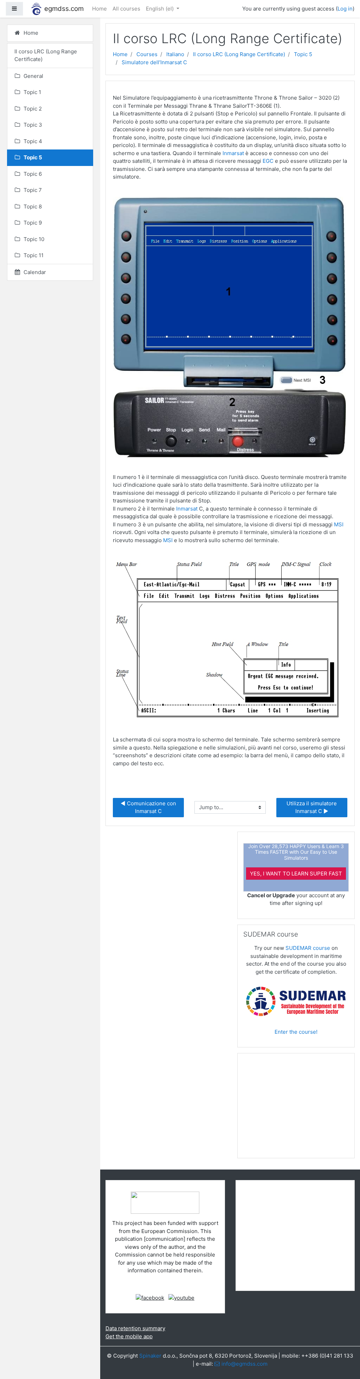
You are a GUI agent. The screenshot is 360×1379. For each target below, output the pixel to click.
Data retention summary (135, 1328)
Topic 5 (303, 54)
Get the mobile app (129, 1336)
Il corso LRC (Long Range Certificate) (239, 54)
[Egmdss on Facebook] (150, 1297)
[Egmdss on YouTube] (181, 1297)
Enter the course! (296, 1031)
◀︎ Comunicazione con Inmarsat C (149, 807)
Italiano (175, 54)
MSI (338, 524)
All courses (126, 8)
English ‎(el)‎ (160, 8)
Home (99, 8)
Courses (147, 54)
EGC (268, 161)
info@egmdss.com (244, 1363)
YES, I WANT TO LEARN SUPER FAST (296, 873)
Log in (345, 8)
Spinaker (150, 1355)
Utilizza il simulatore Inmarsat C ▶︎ (312, 807)
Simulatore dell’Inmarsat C (154, 62)
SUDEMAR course (307, 948)
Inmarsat (233, 153)
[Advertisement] (296, 1108)
